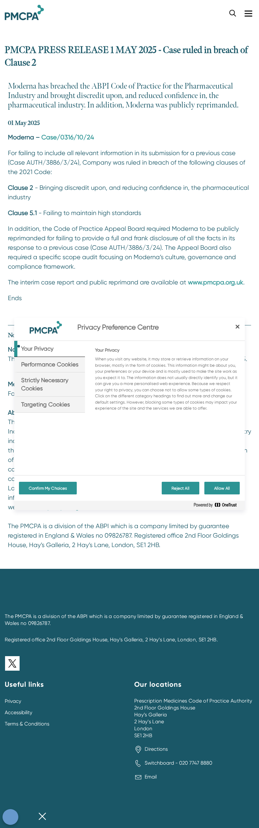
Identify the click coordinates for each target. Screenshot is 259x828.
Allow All (222, 488)
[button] (232, 13)
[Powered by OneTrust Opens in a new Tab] (218, 506)
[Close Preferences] (42, 817)
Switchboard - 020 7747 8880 (178, 763)
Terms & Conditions (27, 724)
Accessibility (18, 712)
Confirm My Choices (48, 488)
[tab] (49, 349)
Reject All (181, 488)
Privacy (13, 701)
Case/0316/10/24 (67, 137)
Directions (156, 749)
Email (151, 777)
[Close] (237, 327)
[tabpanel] (167, 381)
